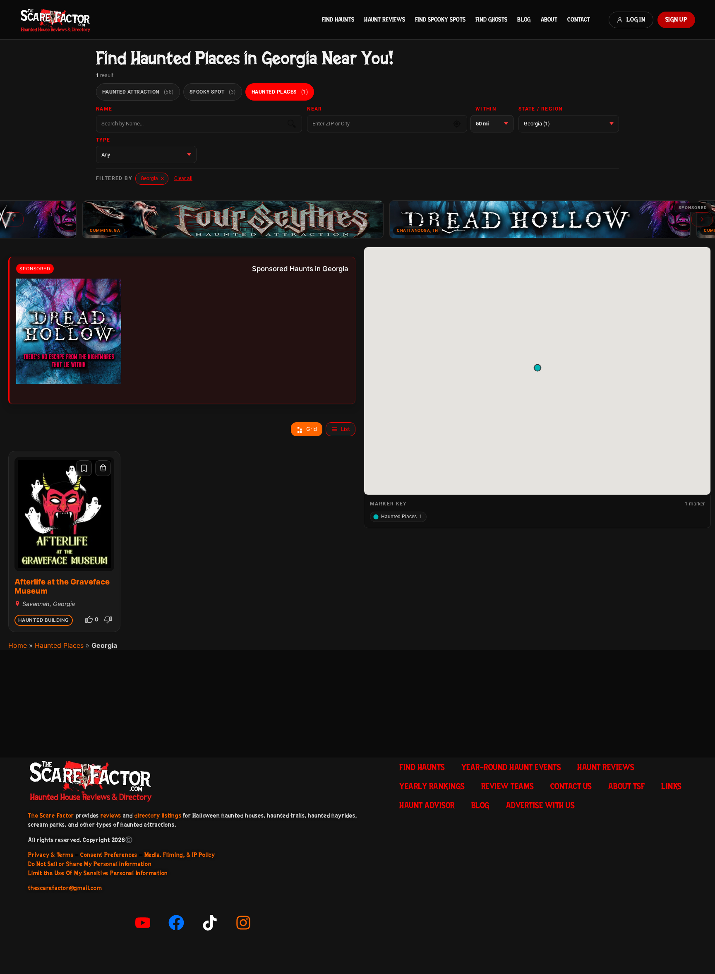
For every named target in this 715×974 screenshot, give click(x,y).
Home (17, 645)
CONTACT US (571, 786)
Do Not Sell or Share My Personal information (89, 864)
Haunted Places (59, 645)
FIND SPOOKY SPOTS (440, 19)
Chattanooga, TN (376, 230)
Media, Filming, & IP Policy (180, 855)
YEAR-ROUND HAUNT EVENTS (511, 767)
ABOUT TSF (626, 786)
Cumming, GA (63, 230)
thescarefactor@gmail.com (65, 888)
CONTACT (578, 19)
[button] (537, 368)
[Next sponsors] (702, 219)
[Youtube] (142, 922)
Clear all (183, 178)
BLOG (523, 19)
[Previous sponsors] (13, 219)
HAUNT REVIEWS (384, 19)
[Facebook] (176, 922)
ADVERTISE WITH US (540, 805)
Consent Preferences (108, 855)
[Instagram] (243, 922)
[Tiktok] (210, 922)
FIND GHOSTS (491, 19)
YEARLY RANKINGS (432, 786)
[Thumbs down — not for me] (108, 619)
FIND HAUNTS (338, 19)
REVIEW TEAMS (507, 786)
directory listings (158, 815)
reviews (111, 815)
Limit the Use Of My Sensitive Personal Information (98, 873)
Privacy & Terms (50, 855)
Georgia (152, 178)
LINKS (671, 786)
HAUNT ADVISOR (427, 805)
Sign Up (676, 19)
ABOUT (549, 19)
